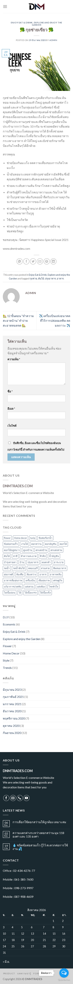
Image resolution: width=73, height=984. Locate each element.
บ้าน (22, 562)
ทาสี (15, 556)
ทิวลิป (43, 556)
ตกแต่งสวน (56, 550)
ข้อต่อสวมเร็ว (11, 543)
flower (7, 537)
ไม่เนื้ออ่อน (9, 592)
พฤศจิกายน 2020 (14, 718)
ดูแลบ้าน (27, 550)
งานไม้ (24, 543)
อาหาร (60, 278)
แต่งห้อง (41, 586)
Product (9, 973)
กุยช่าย (33, 278)
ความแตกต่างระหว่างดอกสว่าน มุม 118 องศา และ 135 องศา (38, 834)
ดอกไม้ (63, 543)
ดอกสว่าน (36, 543)
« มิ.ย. (6, 961)
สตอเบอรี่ (33, 568)
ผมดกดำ (46, 562)
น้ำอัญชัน (54, 556)
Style (6, 660)
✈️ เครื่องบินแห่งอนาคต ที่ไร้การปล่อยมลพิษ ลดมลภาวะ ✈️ (54, 320)
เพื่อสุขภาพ (44, 580)
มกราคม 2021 (12, 704)
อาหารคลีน (56, 574)
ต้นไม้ (41, 278)
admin (53, 40)
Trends (7, 667)
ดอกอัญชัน (50, 543)
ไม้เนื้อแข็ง (45, 592)
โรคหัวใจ (53, 586)
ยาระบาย (59, 562)
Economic (9, 624)
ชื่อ (10, 391)
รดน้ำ (7, 568)
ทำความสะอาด (28, 556)
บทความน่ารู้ (24, 973)
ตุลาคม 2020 (11, 725)
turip (32, 537)
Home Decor (11, 653)
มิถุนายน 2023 (12, 689)
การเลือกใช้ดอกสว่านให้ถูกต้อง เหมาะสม (39, 822)
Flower (7, 646)
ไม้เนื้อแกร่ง (30, 592)
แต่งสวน (29, 586)
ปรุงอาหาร (50, 278)
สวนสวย (45, 568)
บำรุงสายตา (10, 562)
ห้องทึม (19, 574)
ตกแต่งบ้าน (41, 550)
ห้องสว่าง (31, 574)
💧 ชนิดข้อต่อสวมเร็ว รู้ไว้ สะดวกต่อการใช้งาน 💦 (40, 846)
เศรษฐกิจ (57, 580)
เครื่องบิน (30, 580)
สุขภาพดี (8, 574)
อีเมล (11, 408)
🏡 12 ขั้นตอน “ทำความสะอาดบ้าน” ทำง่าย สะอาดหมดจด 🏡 (18, 320)
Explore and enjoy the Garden (47, 23)
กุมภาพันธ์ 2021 (13, 696)
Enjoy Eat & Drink (22, 22)
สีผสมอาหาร (59, 568)
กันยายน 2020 (12, 732)
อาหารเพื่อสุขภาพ (13, 580)
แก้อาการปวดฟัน (13, 586)
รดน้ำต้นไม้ (19, 568)
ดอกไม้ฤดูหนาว (12, 550)
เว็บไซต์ (11, 425)
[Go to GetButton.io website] (64, 980)
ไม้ (20, 592)
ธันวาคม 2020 (12, 711)
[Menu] (5, 6)
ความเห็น (13, 359)
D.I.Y (6, 617)
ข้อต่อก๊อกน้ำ (45, 537)
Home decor (20, 537)
